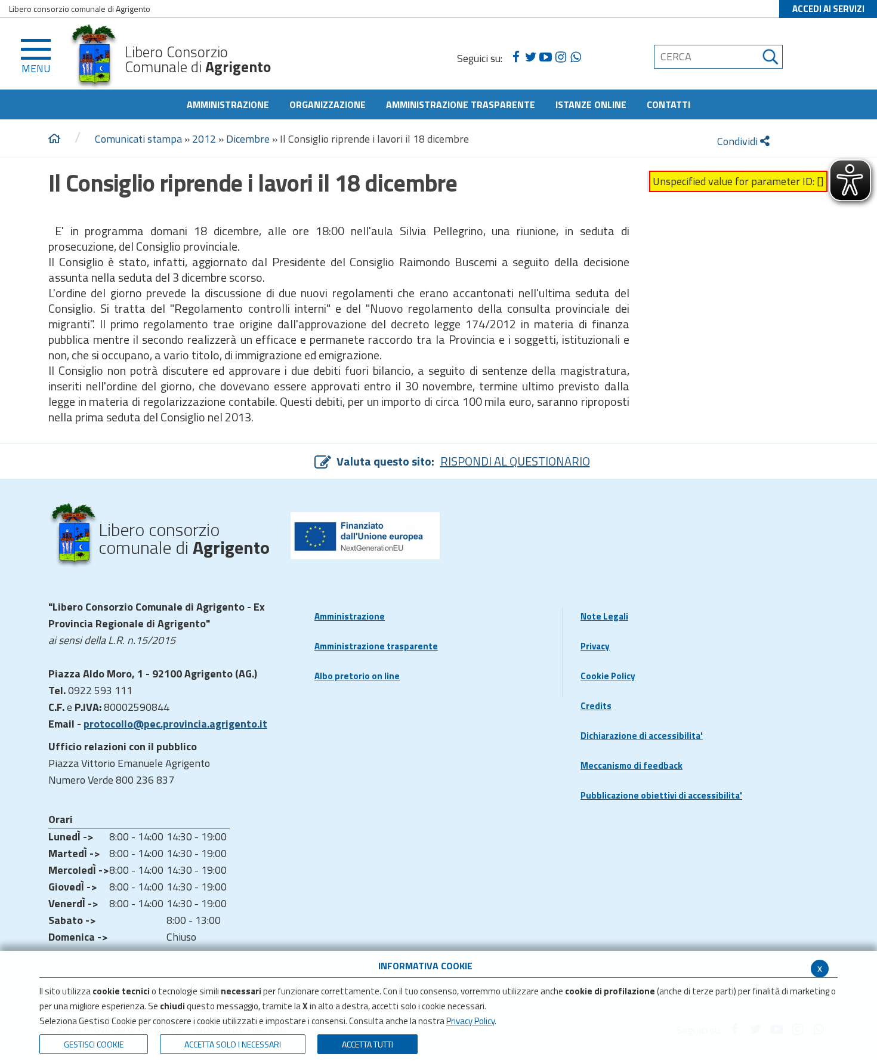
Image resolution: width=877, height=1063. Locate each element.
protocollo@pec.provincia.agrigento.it (175, 724)
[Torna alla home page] (54, 139)
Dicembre (248, 139)
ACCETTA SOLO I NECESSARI (232, 1044)
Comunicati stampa (138, 139)
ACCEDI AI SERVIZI (828, 9)
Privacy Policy (470, 1021)
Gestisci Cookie (93, 1044)
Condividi (738, 141)
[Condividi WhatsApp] (575, 57)
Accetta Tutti (367, 1044)
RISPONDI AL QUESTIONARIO (515, 461)
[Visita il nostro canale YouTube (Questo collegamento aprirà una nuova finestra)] (545, 57)
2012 (204, 139)
